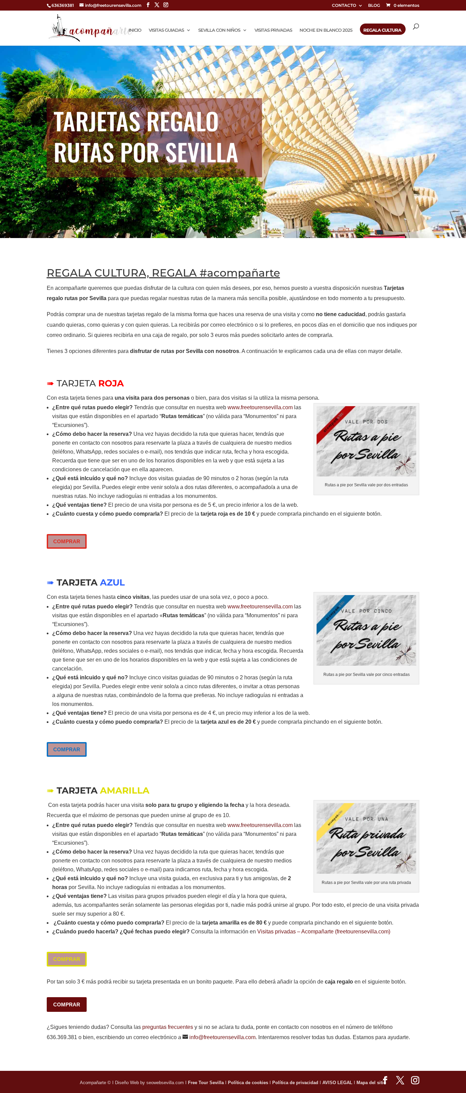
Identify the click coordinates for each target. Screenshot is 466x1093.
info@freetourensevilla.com (222, 1037)
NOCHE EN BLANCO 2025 (326, 30)
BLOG (374, 5)
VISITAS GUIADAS (166, 30)
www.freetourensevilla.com (260, 407)
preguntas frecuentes (167, 1027)
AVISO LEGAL (338, 1082)
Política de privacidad (296, 1082)
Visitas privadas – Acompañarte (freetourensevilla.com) (323, 931)
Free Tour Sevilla (206, 1082)
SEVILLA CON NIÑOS (219, 30)
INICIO (135, 30)
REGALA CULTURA (382, 30)
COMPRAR (66, 541)
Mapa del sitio (371, 1082)
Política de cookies (249, 1082)
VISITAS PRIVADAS (273, 30)
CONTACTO (344, 5)
